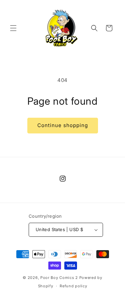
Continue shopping (62, 125)
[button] (13, 28)
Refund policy (73, 286)
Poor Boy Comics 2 (59, 277)
